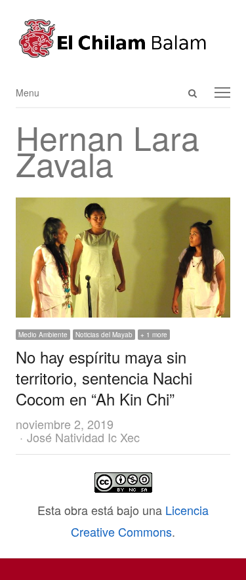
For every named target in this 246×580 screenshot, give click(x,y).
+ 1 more (153, 334)
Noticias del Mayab (104, 334)
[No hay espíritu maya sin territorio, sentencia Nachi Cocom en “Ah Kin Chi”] (123, 208)
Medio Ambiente (43, 334)
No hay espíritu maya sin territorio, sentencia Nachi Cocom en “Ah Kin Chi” (104, 377)
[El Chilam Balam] (123, 38)
